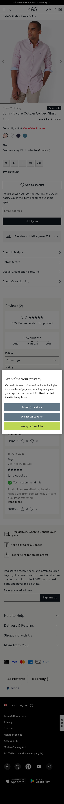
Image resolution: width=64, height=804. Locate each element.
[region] (32, 402)
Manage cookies (32, 407)
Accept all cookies (32, 426)
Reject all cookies (32, 416)
